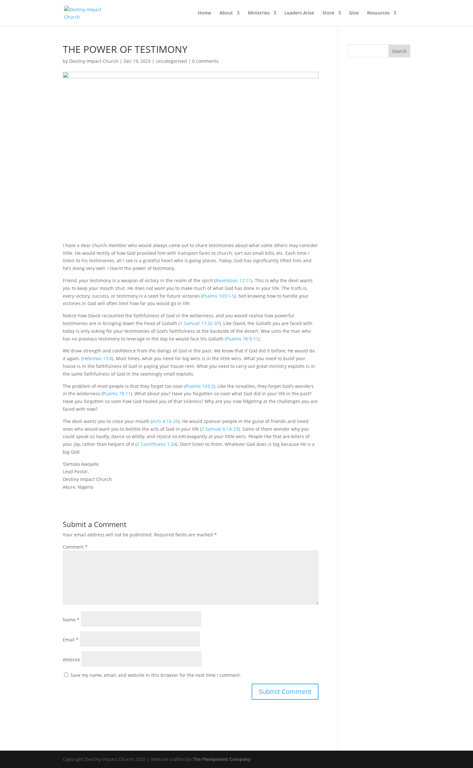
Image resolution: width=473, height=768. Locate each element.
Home (204, 13)
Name (71, 620)
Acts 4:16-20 (165, 421)
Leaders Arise (299, 13)
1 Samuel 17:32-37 (199, 323)
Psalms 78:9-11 (242, 339)
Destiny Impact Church (93, 61)
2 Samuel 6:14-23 (219, 429)
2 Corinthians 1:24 (156, 444)
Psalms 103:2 (200, 386)
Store (328, 13)
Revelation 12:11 (233, 280)
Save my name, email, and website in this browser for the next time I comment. (155, 675)
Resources (378, 13)
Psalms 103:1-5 (218, 296)
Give (354, 13)
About (226, 13)
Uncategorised (171, 61)
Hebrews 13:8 (97, 358)
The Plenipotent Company (222, 759)
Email (71, 640)
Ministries (259, 13)
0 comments (205, 61)
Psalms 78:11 (117, 393)
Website (71, 660)
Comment (75, 547)
